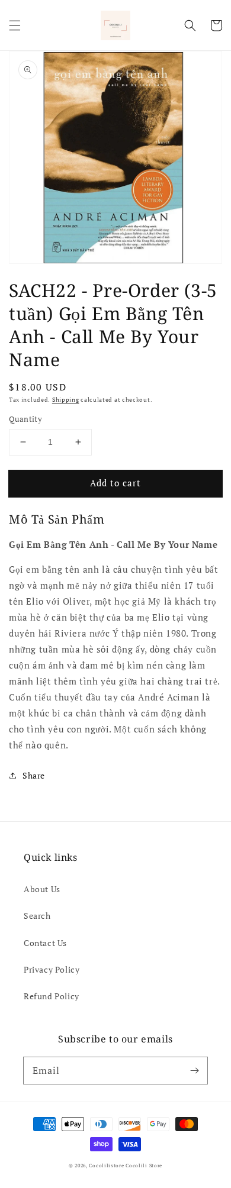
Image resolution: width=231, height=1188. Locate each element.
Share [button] (34, 775)
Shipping (65, 399)
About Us (42, 889)
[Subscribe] (194, 1070)
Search (37, 915)
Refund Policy (51, 996)
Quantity (25, 419)
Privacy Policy (51, 969)
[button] (15, 25)
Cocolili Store (144, 1165)
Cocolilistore (106, 1165)
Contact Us (45, 942)
